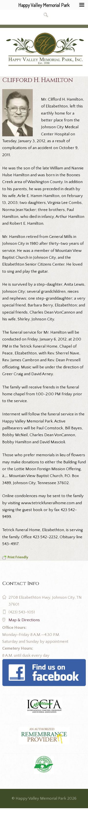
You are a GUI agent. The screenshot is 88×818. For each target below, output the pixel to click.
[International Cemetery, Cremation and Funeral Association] (44, 662)
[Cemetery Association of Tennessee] (44, 765)
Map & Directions (24, 620)
